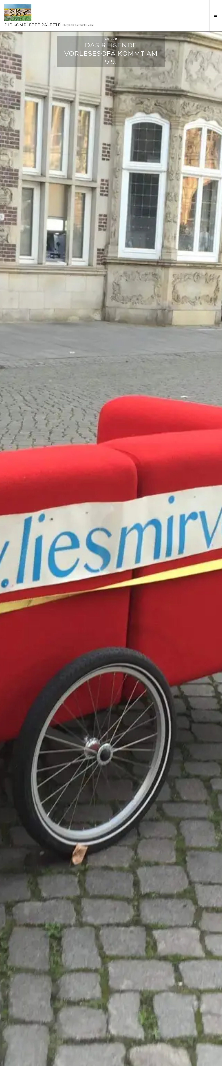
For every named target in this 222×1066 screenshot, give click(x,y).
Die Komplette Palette (32, 25)
